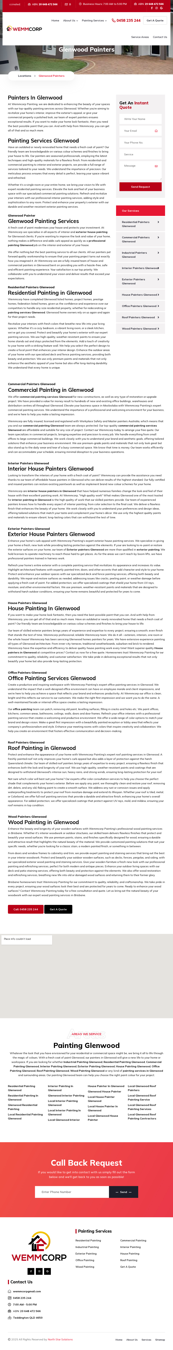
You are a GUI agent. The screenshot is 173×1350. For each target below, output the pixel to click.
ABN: (27, 1311)
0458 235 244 (128, 20)
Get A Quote (155, 20)
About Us (69, 20)
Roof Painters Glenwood (138, 317)
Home (55, 20)
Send (123, 1192)
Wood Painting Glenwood (87, 1070)
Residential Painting (88, 1240)
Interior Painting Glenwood (58, 1066)
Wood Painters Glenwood (139, 328)
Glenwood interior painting (66, 1095)
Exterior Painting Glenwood (96, 1066)
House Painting (129, 1253)
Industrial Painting (87, 1247)
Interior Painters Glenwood (140, 268)
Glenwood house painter (104, 1091)
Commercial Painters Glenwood (136, 239)
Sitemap (160, 1339)
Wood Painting (85, 1266)
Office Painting (85, 1260)
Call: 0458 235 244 (26, 909)
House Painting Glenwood (133, 1066)
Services (146, 1339)
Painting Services (93, 20)
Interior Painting (130, 1247)
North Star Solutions (60, 1339)
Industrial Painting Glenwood (83, 1062)
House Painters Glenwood (139, 294)
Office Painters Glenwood (139, 306)
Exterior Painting (86, 1253)
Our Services (130, 210)
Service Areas (140, 37)
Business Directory (19, 1343)
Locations (24, 75)
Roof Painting (128, 1260)
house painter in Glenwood (106, 1086)
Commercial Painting (133, 1240)
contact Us (160, 37)
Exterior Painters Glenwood (133, 281)
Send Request (140, 186)
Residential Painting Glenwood (124, 1062)
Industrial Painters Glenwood (134, 254)
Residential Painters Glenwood (136, 224)
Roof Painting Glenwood (53, 1070)
